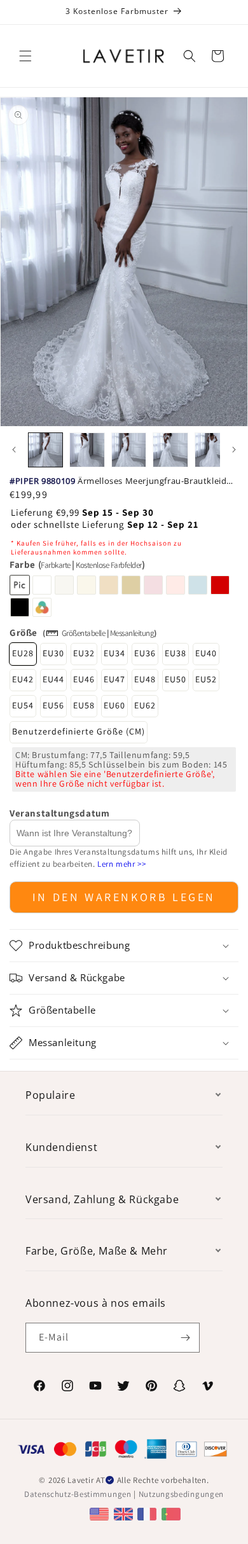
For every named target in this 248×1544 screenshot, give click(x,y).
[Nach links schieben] (14, 450)
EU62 (145, 705)
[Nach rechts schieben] (234, 450)
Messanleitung (132, 633)
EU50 (175, 679)
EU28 (23, 653)
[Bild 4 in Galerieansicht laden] (170, 449)
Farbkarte (56, 565)
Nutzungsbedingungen (181, 1494)
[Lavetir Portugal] (173, 1513)
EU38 (175, 653)
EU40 (206, 653)
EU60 (114, 705)
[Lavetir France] (148, 1513)
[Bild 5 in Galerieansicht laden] (212, 449)
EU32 (84, 653)
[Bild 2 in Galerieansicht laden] (86, 449)
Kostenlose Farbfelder (109, 565)
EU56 (53, 705)
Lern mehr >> (121, 863)
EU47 (114, 679)
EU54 (23, 705)
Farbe (77, 564)
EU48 (145, 679)
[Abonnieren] (185, 1338)
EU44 (53, 679)
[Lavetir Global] (101, 1513)
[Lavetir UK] (125, 1513)
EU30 (53, 653)
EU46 (84, 679)
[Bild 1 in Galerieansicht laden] (45, 449)
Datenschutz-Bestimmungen (78, 1494)
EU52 (206, 679)
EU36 (145, 653)
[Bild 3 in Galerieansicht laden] (128, 449)
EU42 (23, 679)
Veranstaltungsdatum (59, 813)
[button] (25, 56)
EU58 (84, 705)
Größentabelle (84, 633)
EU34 (114, 653)
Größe (24, 632)
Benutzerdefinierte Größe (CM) (78, 731)
